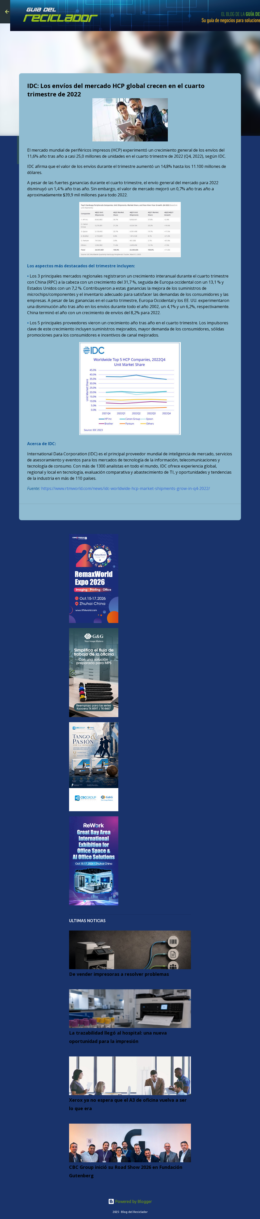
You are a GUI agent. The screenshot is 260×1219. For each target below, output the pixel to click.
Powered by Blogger (133, 1201)
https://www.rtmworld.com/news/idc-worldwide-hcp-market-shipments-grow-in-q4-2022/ (125, 488)
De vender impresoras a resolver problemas (119, 974)
